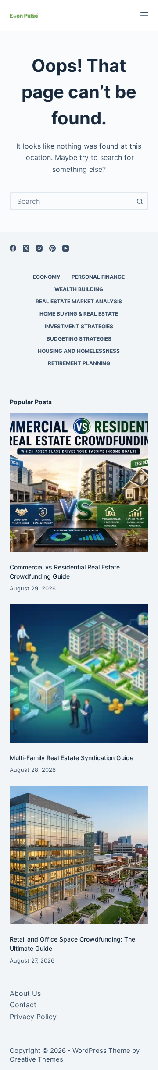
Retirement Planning (79, 363)
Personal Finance (98, 277)
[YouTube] (65, 248)
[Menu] (144, 15)
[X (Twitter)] (26, 248)
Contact (23, 1004)
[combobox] (71, 201)
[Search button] (139, 201)
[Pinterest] (52, 248)
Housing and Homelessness (79, 351)
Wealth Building (78, 289)
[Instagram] (39, 248)
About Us (25, 993)
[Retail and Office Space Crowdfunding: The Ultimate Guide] (79, 855)
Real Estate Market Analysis (79, 301)
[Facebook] (13, 248)
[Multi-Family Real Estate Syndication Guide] (79, 673)
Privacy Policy (33, 1016)
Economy (47, 277)
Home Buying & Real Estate (79, 313)
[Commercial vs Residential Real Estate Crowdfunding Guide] (79, 482)
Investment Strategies (79, 326)
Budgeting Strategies (79, 338)
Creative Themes (36, 1059)
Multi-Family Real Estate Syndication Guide (71, 757)
